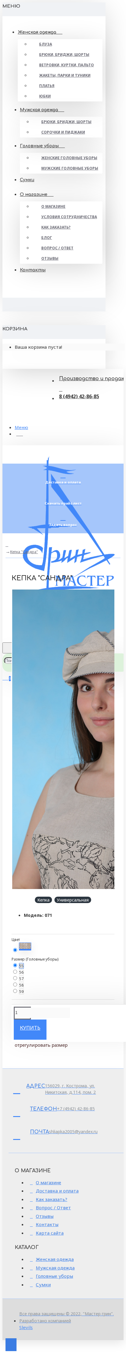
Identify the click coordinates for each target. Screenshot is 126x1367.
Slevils (26, 1327)
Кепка (43, 900)
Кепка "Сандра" (24, 551)
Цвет (16, 939)
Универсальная (73, 900)
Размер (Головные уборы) (35, 959)
